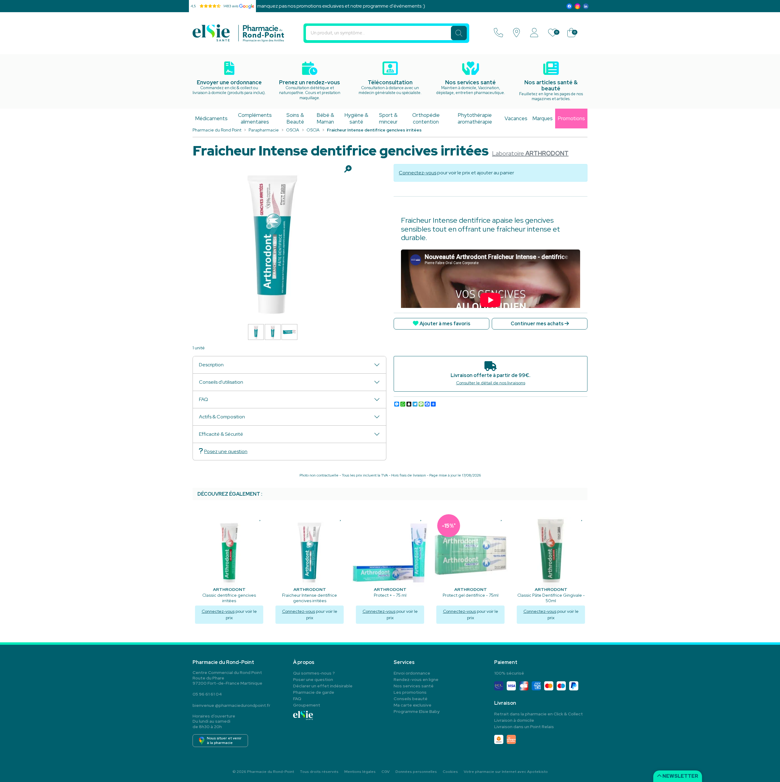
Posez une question (225, 451)
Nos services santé (414, 686)
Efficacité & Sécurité (221, 434)
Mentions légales (360, 771)
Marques (542, 118)
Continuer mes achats (538, 323)
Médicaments (211, 118)
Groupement (306, 705)
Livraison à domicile (514, 720)
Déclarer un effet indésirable (323, 686)
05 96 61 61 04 (207, 694)
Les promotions (410, 692)
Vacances (516, 118)
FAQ (203, 399)
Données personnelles (416, 771)
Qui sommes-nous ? (314, 673)
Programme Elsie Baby (417, 711)
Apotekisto (506, 771)
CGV (385, 771)
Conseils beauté (410, 698)
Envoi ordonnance (412, 673)
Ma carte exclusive (412, 705)
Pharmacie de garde (313, 692)
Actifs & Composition (222, 417)
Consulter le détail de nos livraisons (490, 383)
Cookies (450, 771)
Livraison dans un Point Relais (524, 726)
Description (211, 364)
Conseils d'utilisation (221, 382)
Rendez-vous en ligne (416, 679)
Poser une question (313, 679)
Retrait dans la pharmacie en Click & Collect (538, 714)
